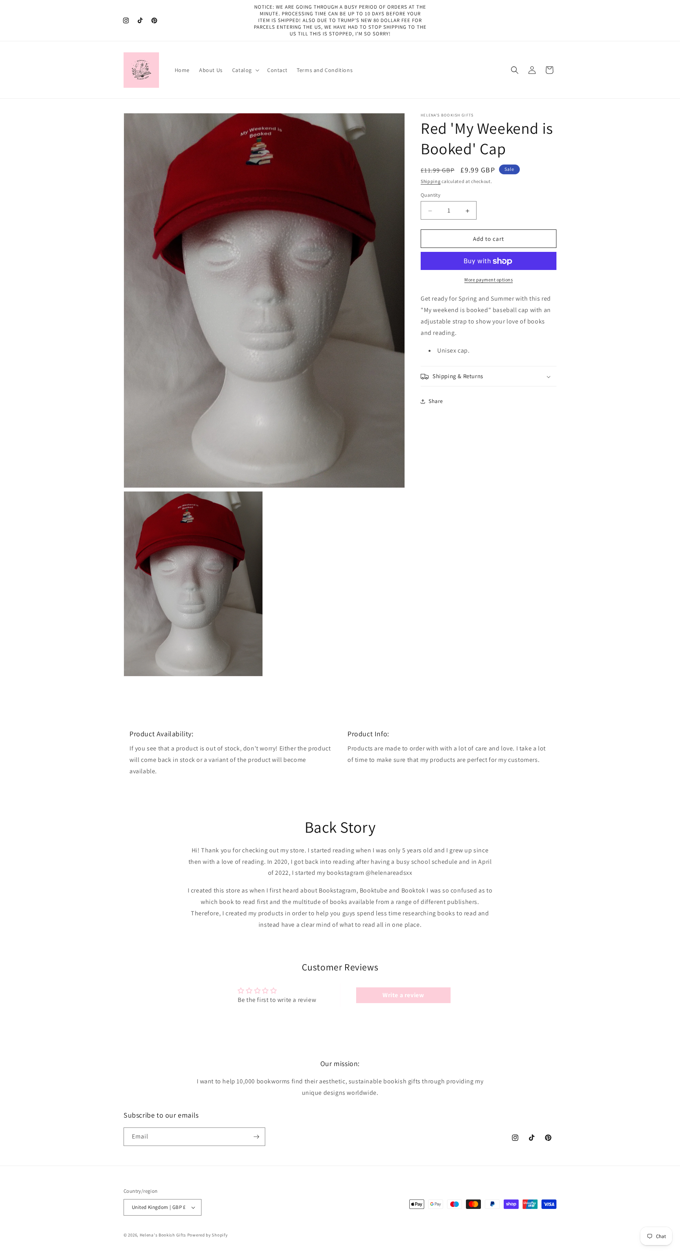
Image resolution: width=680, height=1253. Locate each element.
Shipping (431, 181)
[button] (244, 70)
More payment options (488, 280)
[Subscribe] (256, 1136)
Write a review (403, 995)
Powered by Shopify (207, 1235)
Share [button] (436, 401)
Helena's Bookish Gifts (163, 1235)
